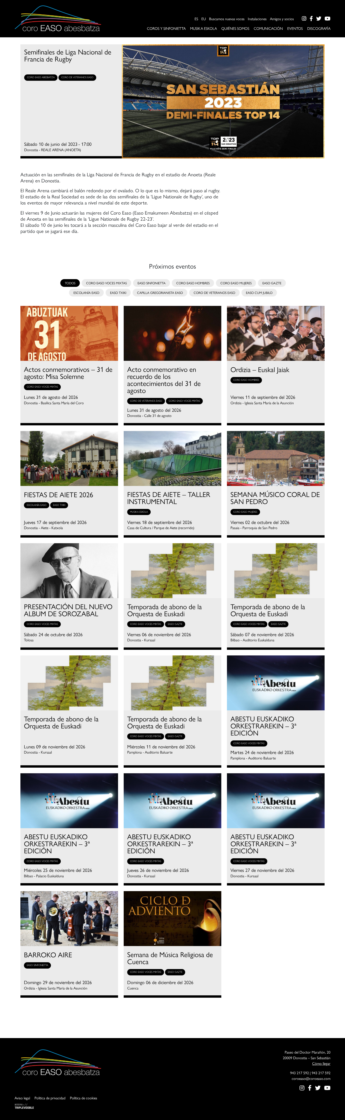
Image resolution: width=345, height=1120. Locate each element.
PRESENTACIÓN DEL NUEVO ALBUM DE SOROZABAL (68, 610)
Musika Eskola (203, 28)
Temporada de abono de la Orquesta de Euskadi (164, 610)
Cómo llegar (321, 1063)
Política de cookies (83, 1098)
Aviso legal (22, 1098)
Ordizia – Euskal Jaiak (259, 369)
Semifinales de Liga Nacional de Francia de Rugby (67, 55)
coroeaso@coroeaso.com (311, 1078)
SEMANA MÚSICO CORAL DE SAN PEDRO (275, 498)
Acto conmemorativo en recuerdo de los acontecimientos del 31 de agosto (164, 380)
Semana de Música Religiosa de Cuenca (170, 958)
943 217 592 (299, 1072)
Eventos (295, 28)
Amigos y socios (282, 18)
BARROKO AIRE (48, 954)
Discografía (318, 28)
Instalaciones (257, 18)
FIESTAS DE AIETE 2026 (58, 494)
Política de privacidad (49, 1098)
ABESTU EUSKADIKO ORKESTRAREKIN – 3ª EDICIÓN (263, 725)
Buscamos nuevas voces (227, 18)
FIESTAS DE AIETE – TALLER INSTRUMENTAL (168, 498)
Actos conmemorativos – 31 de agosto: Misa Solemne (68, 373)
